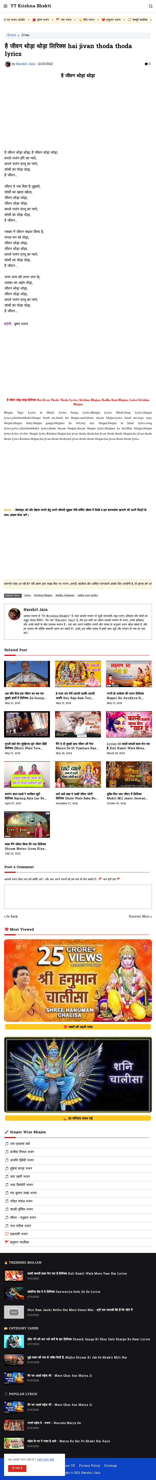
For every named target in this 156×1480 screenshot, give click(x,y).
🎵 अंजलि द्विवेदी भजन (19, 1160)
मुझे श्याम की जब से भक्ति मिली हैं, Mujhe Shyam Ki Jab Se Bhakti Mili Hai (77, 1358)
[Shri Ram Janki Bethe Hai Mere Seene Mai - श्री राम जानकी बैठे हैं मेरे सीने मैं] (14, 1312)
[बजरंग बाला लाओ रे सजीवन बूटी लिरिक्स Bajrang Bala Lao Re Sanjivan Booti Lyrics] (27, 774)
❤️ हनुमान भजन (80, 20)
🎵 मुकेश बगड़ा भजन (18, 1168)
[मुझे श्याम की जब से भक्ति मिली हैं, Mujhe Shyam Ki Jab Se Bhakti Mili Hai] (14, 1359)
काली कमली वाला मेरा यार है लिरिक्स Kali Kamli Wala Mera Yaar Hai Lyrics (77, 1274)
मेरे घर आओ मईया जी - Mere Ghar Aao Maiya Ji (59, 1376)
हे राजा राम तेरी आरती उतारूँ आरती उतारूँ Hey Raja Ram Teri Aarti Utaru (75, 696)
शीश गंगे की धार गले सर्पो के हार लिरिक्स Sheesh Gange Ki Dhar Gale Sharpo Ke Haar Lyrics (88, 1339)
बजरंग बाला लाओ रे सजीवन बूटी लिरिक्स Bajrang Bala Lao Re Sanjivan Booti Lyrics (24, 796)
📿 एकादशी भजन (16, 1234)
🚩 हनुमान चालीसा (17, 1242)
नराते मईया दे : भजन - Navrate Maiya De (54, 1423)
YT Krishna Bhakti (30, 6)
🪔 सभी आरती (132, 20)
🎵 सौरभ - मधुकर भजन (20, 1218)
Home (11, 35)
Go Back (12, 917)
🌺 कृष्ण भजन (9, 20)
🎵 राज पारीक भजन (18, 1226)
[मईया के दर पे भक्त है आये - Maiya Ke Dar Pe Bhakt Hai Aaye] (14, 1443)
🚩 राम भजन (33, 20)
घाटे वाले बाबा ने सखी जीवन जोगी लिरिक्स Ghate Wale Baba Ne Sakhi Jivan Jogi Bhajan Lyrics (75, 796)
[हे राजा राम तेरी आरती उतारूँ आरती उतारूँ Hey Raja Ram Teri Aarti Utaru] (78, 674)
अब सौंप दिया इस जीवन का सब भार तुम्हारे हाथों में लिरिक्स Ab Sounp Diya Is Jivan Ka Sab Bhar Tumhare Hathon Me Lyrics (26, 696)
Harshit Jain (36, 610)
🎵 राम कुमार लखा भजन (21, 1193)
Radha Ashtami (65, 596)
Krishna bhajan (43, 596)
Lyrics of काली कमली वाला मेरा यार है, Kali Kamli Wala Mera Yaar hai (128, 746)
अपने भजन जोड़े (45, 1460)
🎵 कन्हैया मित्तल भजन (19, 1152)
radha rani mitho (88, 596)
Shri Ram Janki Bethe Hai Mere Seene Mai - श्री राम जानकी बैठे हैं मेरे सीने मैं (80, 1310)
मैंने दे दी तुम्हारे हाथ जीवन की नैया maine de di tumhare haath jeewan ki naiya (77, 746)
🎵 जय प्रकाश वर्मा (17, 1144)
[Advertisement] (78, 116)
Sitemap (110, 1466)
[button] (5, 6)
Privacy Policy (89, 1466)
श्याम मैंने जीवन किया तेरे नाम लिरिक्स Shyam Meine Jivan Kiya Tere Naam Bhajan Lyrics (25, 846)
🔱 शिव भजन (56, 20)
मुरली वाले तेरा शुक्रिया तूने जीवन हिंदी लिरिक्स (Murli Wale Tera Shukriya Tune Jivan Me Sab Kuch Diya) (26, 746)
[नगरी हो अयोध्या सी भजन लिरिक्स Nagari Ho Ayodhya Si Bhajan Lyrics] (129, 674)
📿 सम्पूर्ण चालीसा (107, 20)
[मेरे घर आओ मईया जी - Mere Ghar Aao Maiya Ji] (14, 1377)
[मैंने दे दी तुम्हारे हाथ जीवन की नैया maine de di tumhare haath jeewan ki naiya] (78, 724)
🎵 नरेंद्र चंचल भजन (18, 1201)
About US (68, 1466)
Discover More (139, 917)
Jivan (25, 35)
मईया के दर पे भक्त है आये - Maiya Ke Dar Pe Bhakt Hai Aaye (68, 1441)
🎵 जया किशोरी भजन (19, 1185)
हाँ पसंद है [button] (17, 1468)
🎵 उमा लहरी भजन (17, 1176)
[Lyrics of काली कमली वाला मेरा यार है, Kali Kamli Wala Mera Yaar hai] (129, 724)
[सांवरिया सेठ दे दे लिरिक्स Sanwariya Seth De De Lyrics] (14, 1293)
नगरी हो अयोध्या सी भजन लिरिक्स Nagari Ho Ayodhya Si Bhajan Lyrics (125, 696)
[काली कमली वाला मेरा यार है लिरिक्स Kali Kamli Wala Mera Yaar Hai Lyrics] (14, 1275)
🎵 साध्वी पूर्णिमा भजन (19, 1209)
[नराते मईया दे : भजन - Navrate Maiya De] (14, 1425)
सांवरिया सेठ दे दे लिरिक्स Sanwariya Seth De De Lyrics (63, 1292)
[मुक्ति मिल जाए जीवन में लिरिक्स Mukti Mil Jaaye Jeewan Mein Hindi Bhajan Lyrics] (129, 774)
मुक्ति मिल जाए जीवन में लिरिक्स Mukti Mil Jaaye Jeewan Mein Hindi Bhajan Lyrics (127, 796)
